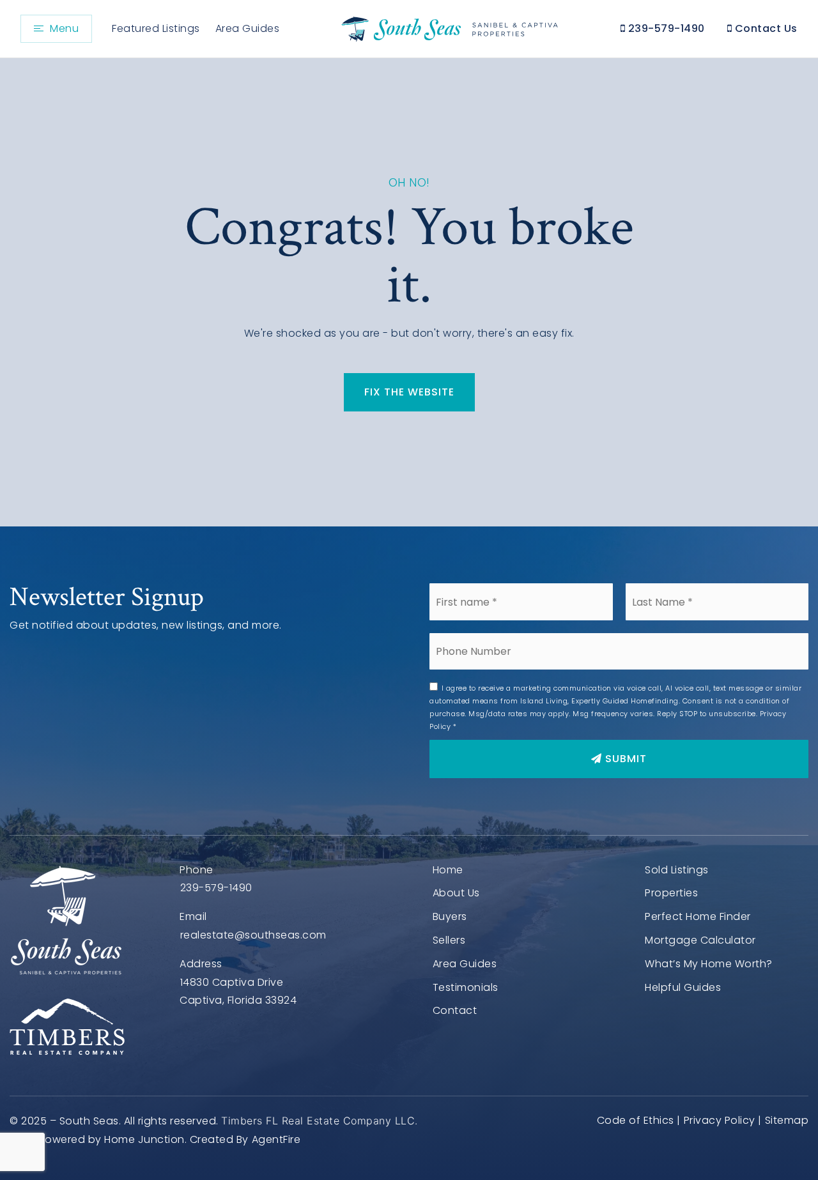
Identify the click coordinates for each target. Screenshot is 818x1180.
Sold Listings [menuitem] (677, 869)
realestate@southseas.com (253, 935)
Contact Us (765, 28)
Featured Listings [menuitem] (156, 28)
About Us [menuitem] (456, 892)
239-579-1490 (665, 28)
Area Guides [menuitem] (247, 28)
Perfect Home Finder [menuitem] (698, 916)
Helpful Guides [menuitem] (683, 987)
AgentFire (276, 1139)
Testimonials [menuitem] (465, 987)
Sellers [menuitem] (449, 940)
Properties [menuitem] (671, 892)
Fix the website (409, 392)
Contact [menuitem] (455, 1010)
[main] (409, 292)
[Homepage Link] (447, 27)
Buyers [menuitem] (450, 916)
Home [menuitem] (448, 869)
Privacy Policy (719, 1120)
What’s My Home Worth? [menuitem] (709, 963)
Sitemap (786, 1120)
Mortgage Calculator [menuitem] (700, 940)
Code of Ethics (635, 1120)
